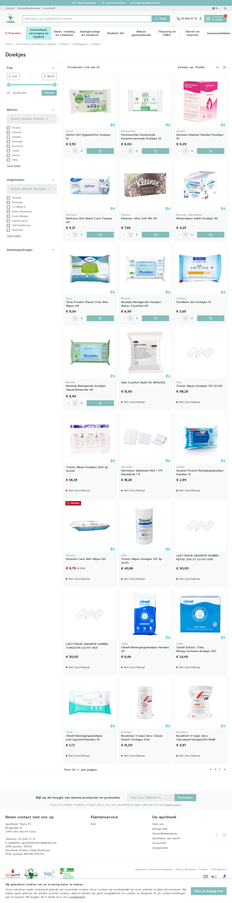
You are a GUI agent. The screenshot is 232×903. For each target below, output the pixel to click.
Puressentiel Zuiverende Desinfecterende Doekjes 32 (141, 137)
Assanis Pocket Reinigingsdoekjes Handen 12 (199, 472)
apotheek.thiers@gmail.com (39, 843)
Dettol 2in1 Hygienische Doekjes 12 (88, 137)
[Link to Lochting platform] (224, 876)
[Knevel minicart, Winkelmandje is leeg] (208, 19)
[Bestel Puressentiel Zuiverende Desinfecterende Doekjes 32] (155, 151)
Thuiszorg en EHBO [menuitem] (169, 33)
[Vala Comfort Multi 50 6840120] (145, 352)
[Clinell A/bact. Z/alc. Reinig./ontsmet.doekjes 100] (200, 614)
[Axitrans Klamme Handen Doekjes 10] (200, 101)
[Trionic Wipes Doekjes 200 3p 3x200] (90, 437)
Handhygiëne (80, 44)
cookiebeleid (77, 897)
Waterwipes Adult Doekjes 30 (197, 218)
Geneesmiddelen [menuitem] (219, 34)
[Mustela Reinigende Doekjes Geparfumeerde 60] (90, 352)
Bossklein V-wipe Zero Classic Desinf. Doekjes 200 (142, 738)
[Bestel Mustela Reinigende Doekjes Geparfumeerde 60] (100, 403)
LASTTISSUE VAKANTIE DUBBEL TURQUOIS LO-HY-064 (87, 646)
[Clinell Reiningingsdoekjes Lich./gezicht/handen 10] (90, 702)
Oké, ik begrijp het (208, 891)
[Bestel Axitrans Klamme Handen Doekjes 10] (210, 151)
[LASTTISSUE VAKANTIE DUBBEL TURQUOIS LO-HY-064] (90, 614)
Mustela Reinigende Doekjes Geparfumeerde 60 (86, 388)
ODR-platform (219, 869)
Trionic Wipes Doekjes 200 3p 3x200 (87, 469)
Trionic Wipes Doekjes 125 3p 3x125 (141, 561)
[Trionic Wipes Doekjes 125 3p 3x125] (145, 526)
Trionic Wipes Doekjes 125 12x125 (199, 386)
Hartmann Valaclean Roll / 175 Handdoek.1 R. (142, 472)
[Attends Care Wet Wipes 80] (90, 526)
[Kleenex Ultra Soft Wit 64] (145, 185)
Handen (64, 44)
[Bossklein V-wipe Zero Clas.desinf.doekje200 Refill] (200, 702)
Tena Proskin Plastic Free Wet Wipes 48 (87, 304)
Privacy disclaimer (186, 869)
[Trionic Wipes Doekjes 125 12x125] (200, 352)
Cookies (203, 869)
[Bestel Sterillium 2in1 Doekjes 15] (210, 318)
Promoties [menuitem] (14, 33)
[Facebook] (216, 835)
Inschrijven (185, 798)
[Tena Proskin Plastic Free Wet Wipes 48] (90, 269)
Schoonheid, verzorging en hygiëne (36, 44)
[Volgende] (224, 769)
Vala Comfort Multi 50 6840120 (143, 383)
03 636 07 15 (26, 839)
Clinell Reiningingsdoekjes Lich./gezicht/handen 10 (84, 738)
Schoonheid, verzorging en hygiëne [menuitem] (40, 33)
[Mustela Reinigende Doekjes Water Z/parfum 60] (145, 269)
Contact (10, 8)
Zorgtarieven (160, 848)
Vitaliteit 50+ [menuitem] (117, 34)
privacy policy (173, 805)
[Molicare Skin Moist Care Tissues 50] (90, 185)
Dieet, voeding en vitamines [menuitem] (65, 33)
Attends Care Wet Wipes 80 (86, 559)
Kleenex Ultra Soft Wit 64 (139, 218)
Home (8, 44)
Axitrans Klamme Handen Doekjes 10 (199, 137)
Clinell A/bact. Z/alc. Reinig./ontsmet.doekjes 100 (196, 649)
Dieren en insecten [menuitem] (195, 33)
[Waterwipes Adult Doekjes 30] (200, 185)
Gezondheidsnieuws (28, 8)
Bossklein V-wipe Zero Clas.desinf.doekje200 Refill (195, 738)
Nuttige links (159, 829)
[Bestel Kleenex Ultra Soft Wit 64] (155, 235)
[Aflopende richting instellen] (224, 67)
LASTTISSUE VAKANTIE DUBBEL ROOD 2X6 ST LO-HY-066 (197, 557)
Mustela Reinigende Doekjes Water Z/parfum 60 (141, 304)
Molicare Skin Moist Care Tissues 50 (89, 220)
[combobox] (87, 18)
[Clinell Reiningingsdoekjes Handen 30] (145, 614)
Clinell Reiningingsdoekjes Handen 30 (145, 649)
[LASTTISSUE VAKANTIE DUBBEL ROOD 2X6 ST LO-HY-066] (200, 526)
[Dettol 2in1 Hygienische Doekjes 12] (90, 101)
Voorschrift (49, 8)
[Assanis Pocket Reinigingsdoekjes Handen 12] (200, 437)
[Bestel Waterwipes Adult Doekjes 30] (210, 235)
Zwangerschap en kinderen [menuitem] (91, 33)
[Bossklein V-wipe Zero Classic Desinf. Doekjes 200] (145, 702)
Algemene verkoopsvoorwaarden (154, 869)
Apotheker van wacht (166, 838)
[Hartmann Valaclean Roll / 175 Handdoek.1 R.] (145, 437)
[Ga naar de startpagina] (10, 19)
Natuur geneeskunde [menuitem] (143, 33)
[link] (211, 769)
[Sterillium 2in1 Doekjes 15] (200, 269)
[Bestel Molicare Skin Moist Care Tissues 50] (100, 235)
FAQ (93, 824)
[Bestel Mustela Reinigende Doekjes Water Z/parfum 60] (155, 318)
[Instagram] (224, 835)
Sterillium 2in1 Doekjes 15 (193, 302)
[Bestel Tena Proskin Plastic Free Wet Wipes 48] (100, 318)
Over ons (158, 824)
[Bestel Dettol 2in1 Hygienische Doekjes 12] (100, 151)
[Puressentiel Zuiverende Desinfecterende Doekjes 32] (145, 101)
